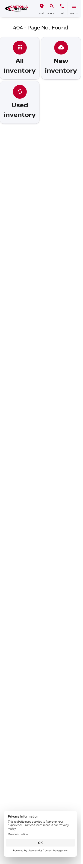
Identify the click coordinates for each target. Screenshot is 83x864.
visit (41, 13)
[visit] (41, 6)
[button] (41, 8)
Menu (74, 13)
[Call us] (62, 6)
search (51, 13)
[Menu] (74, 6)
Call (62, 13)
